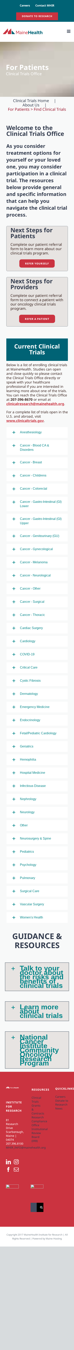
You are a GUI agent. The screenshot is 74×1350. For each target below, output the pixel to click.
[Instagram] (16, 1161)
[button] (37, 432)
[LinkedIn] (8, 1161)
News (59, 1108)
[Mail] (16, 1169)
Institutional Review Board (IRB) (37, 1135)
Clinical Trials (36, 1099)
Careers (60, 1096)
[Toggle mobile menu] (69, 31)
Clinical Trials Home (31, 101)
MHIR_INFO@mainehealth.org (26, 1147)
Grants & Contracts (37, 1109)
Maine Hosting (54, 1238)
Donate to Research (61, 1102)
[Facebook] (8, 1169)
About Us (30, 105)
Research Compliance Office (37, 1121)
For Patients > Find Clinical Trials (37, 109)
